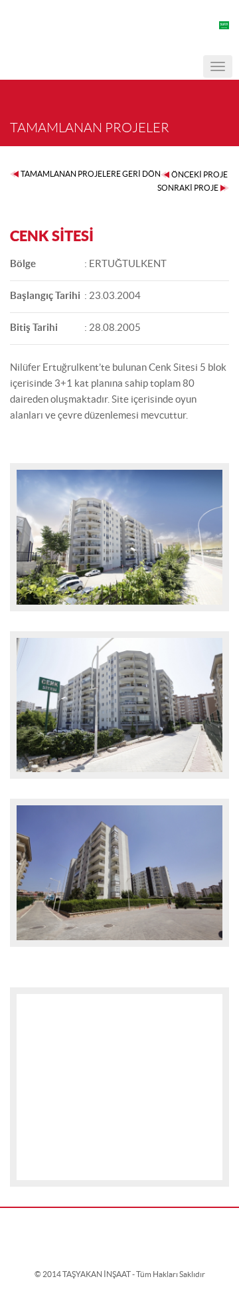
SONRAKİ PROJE (187, 187)
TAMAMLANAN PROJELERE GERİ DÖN (91, 173)
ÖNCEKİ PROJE (199, 174)
